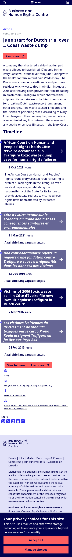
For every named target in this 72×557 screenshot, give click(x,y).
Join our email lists (34, 461)
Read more (13, 56)
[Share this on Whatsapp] (3, 421)
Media (30, 458)
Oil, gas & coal (10, 385)
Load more (38, 365)
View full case (16, 365)
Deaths (7, 405)
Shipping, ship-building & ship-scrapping (34, 385)
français (39, 242)
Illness (13, 405)
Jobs (21, 458)
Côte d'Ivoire (9, 395)
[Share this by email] (23, 421)
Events (12, 458)
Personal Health (60, 405)
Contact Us (14, 461)
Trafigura (8, 375)
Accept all (36, 540)
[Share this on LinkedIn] (13, 421)
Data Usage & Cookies (49, 458)
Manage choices (36, 550)
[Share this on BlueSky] (18, 421)
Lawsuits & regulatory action (15, 408)
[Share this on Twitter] (8, 421)
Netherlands (20, 395)
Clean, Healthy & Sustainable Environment (35, 405)
